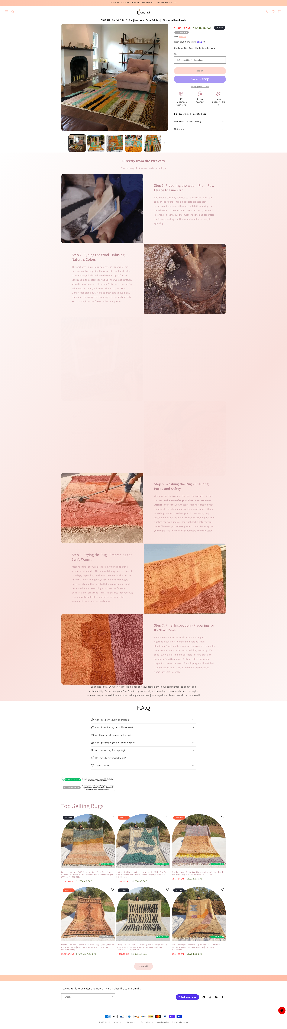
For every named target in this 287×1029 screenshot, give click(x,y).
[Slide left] (64, 143)
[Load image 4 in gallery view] (133, 143)
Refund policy (119, 1022)
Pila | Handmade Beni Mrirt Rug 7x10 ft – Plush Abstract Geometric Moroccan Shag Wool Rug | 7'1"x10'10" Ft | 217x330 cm (196, 947)
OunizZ (107, 1022)
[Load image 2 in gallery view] (95, 143)
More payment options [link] (200, 86)
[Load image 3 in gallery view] (114, 143)
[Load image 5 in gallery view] (152, 143)
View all (143, 966)
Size (176, 54)
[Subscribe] (111, 996)
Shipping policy (163, 1022)
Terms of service (147, 1022)
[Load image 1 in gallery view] (77, 143)
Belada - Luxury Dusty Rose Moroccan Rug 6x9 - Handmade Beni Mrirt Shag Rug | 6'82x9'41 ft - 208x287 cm (198, 873)
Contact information (180, 1022)
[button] (6, 11)
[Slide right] (165, 143)
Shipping (182, 36)
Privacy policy (132, 1022)
